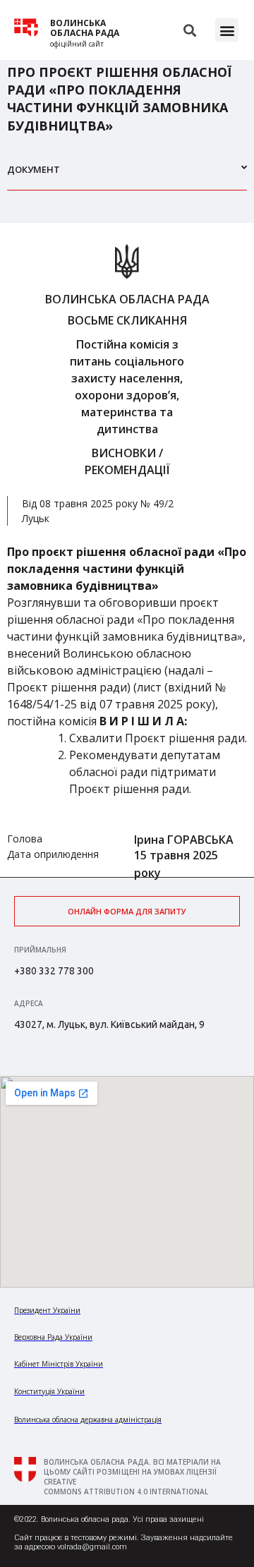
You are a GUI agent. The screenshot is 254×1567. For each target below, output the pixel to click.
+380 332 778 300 (54, 970)
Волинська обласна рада (84, 28)
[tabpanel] (127, 550)
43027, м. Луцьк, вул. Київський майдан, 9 (109, 1024)
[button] (226, 30)
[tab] (127, 175)
